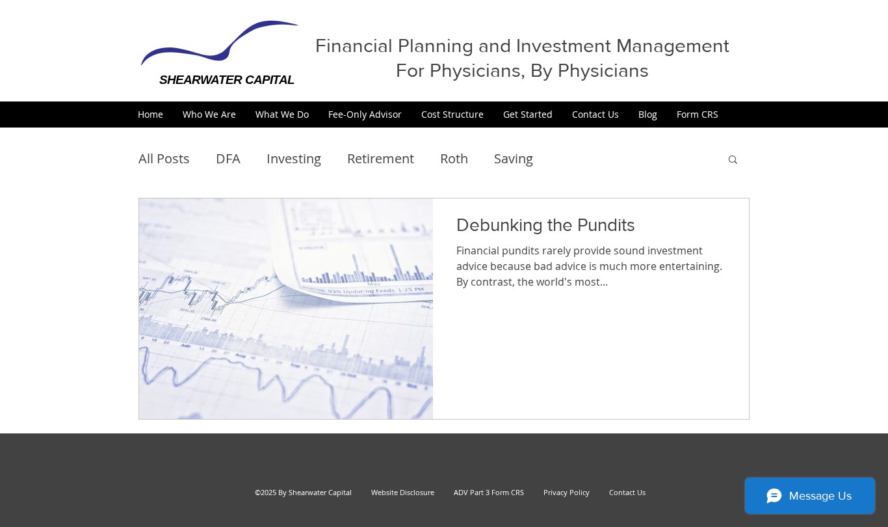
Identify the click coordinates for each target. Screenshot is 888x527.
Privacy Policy (561, 492)
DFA (228, 158)
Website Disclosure (402, 492)
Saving (513, 158)
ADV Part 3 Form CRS (489, 492)
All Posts (164, 158)
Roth (454, 158)
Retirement (380, 158)
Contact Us (627, 492)
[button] (209, 114)
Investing (294, 158)
